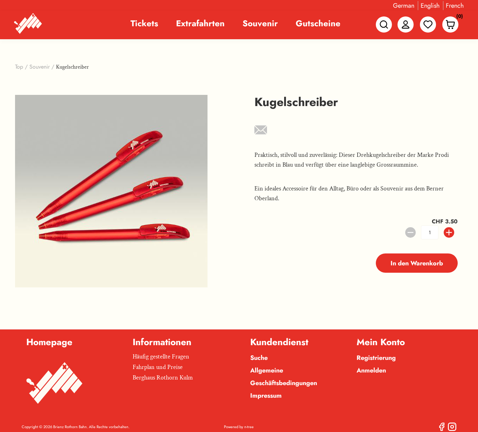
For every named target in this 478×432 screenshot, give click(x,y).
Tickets (144, 23)
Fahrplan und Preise (158, 367)
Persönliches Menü (405, 24)
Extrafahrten (200, 23)
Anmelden (371, 370)
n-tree (249, 427)
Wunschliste (428, 24)
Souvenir (260, 23)
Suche (259, 357)
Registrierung (376, 357)
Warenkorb (457, 18)
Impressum (266, 395)
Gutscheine (318, 23)
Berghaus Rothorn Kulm (163, 378)
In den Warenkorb (417, 263)
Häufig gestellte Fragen (161, 357)
